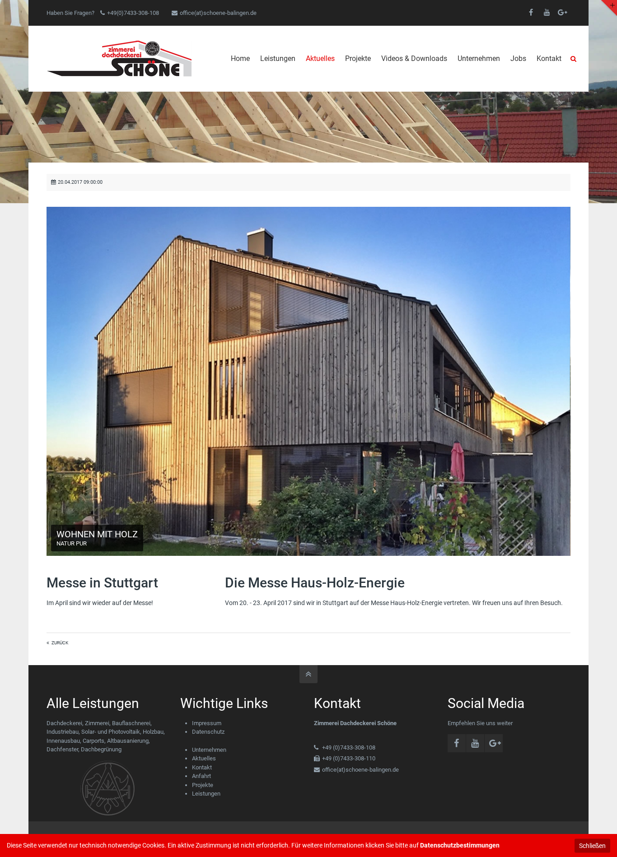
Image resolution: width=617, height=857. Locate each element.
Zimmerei (97, 723)
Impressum (206, 723)
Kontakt (202, 767)
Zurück (59, 642)
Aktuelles (204, 758)
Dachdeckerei (64, 723)
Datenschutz (208, 731)
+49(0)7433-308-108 (133, 12)
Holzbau (153, 731)
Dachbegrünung (101, 749)
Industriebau (63, 731)
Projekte (202, 785)
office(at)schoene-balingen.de (218, 12)
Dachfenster (62, 749)
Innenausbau (63, 740)
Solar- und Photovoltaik (110, 731)
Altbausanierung (128, 740)
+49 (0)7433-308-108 (348, 747)
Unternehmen (209, 749)
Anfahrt (201, 776)
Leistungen (206, 793)
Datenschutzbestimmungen (460, 845)
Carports (93, 740)
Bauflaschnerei (131, 723)
